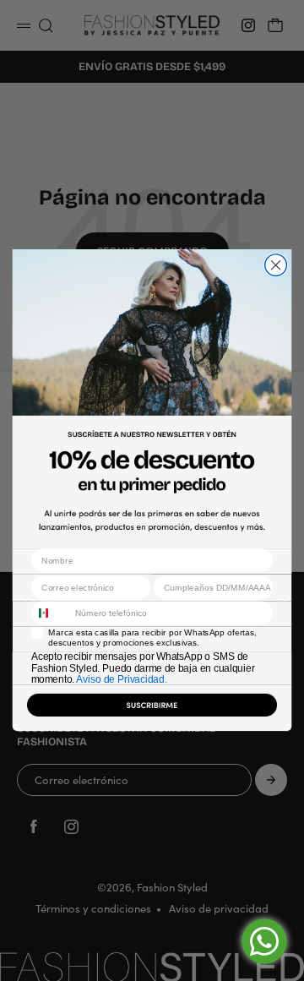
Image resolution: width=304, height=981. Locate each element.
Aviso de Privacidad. (121, 679)
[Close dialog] (276, 265)
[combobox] (49, 613)
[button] (152, 708)
